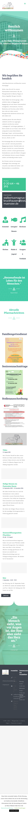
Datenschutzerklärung (5, 681)
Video (5, 450)
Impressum (5, 684)
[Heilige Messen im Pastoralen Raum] (14, 473)
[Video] (14, 439)
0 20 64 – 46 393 (11, 185)
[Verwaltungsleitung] (14, 402)
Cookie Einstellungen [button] (20, 808)
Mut (4, 578)
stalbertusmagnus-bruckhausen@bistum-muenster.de (15, 696)
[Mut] (14, 568)
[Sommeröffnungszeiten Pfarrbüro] (14, 522)
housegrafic (19, 723)
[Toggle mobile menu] (25, 3)
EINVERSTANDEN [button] (14, 810)
